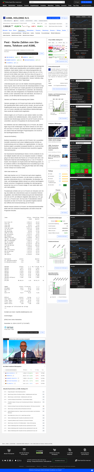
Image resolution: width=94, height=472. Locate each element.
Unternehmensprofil (54, 66)
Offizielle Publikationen (55, 33)
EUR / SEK (73, 197)
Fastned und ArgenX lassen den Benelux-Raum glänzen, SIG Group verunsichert (24, 406)
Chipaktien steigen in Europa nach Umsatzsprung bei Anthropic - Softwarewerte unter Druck (24, 403)
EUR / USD (73, 190)
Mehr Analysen (64, 165)
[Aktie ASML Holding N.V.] (19, 57)
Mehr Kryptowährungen (81, 262)
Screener (63, 5)
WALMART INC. (75, 91)
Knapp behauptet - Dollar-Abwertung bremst (56, 23)
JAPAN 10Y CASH (75, 280)
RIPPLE (73, 259)
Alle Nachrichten (6, 33)
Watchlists (51, 5)
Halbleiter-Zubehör (64, 83)
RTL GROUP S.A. (10, 383)
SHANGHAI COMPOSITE (77, 42)
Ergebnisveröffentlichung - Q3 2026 (63, 85)
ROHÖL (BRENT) (74, 231)
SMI (72, 32)
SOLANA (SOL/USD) (76, 256)
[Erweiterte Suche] (63, 2)
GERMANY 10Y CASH (76, 277)
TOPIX (73, 43)
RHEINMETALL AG (75, 94)
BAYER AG (74, 120)
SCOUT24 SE (74, 110)
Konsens (52, 30)
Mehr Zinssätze (81, 286)
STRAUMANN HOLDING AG (77, 160)
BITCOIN (73, 252)
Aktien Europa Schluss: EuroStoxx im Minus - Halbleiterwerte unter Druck (56, 26)
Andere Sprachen (6, 35)
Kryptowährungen (74, 241)
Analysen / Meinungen (54, 123)
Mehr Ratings (64, 212)
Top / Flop (76, 5)
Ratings (59, 30)
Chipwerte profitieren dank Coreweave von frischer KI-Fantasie (20, 420)
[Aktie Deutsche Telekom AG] (39, 60)
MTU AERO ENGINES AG (77, 125)
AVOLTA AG (74, 154)
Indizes (73, 16)
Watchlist (73, 80)
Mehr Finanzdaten (63, 118)
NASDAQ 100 (74, 40)
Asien (89, 16)
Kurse (10, 30)
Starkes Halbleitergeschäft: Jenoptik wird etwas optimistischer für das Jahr (22, 428)
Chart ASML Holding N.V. (55, 39)
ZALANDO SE (74, 115)
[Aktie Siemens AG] (32, 57)
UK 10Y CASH (75, 284)
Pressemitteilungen (45, 33)
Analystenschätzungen (55, 217)
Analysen (19, 5)
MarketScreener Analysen (28, 35)
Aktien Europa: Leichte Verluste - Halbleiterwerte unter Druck (20, 397)
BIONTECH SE (75, 86)
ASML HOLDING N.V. (11, 373)
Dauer (49, 42)
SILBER (72, 233)
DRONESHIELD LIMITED (77, 99)
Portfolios (43, 5)
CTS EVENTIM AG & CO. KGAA (78, 88)
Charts (15, 30)
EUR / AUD (73, 203)
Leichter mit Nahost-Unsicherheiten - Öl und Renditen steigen (20, 399)
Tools (69, 5)
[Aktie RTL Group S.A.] (17, 62)
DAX (73, 28)
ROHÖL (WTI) (73, 230)
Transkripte (37, 33)
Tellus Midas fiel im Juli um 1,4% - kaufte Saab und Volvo (19, 415)
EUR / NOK (73, 198)
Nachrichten (11, 5)
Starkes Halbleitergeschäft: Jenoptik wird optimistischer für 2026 (20, 417)
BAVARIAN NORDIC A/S (77, 145)
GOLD (72, 228)
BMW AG (73, 90)
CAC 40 (73, 33)
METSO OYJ (74, 152)
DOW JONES (74, 38)
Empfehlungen (34, 5)
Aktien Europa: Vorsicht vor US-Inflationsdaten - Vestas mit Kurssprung (22, 423)
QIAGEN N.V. (74, 123)
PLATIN (72, 235)
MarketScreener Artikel (16, 35)
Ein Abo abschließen (86, 2)
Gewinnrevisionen (53, 241)
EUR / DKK (73, 200)
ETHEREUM (74, 254)
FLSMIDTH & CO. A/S (76, 150)
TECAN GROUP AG (76, 158)
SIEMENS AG (9, 375)
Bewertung (45, 30)
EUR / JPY (73, 210)
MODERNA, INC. (75, 84)
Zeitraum (60, 42)
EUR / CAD (73, 202)
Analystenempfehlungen (16, 33)
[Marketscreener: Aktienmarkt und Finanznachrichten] (12, 2)
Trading (57, 5)
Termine (26, 5)
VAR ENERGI (74, 161)
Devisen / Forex (74, 179)
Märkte (5, 5)
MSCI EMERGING (75, 45)
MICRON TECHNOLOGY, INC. (78, 96)
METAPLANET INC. (76, 83)
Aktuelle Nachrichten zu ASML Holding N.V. (15, 388)
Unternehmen (30, 30)
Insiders (32, 33)
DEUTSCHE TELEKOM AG (12, 380)
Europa (78, 16)
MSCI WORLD (75, 47)
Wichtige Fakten (26, 33)
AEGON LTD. (74, 156)
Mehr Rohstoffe (81, 237)
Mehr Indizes (81, 57)
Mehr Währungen (80, 213)
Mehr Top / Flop (81, 138)
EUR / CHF (73, 193)
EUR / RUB (73, 195)
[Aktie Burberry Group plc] (20, 60)
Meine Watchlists (81, 101)
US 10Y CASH (75, 278)
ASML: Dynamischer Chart (61, 61)
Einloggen (77, 2)
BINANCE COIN (75, 257)
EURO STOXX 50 (75, 35)
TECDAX (73, 30)
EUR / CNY (73, 205)
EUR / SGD (73, 209)
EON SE (73, 118)
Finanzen (38, 30)
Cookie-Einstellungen (30, 466)
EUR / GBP (73, 192)
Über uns (39, 466)
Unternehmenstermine (62, 301)
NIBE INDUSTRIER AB (76, 147)
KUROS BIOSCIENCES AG (77, 97)
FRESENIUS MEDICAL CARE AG (78, 121)
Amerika (83, 16)
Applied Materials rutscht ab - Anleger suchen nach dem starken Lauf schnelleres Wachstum (24, 412)
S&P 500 (73, 37)
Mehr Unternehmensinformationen (60, 88)
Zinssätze (73, 266)
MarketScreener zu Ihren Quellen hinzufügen (28, 53)
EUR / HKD (73, 207)
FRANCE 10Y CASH (76, 282)
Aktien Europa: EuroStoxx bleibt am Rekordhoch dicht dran (19, 408)
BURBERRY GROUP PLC (12, 378)
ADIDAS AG (74, 108)
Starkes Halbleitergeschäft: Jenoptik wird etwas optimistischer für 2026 (22, 425)
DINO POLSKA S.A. (76, 148)
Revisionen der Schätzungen (61, 267)
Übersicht (5, 30)
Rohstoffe (73, 217)
